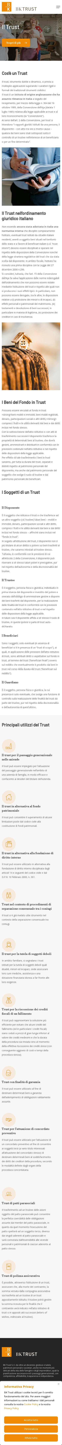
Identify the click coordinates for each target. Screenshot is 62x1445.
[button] (58, 7)
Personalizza (31, 1428)
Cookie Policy (31, 1404)
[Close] (59, 1384)
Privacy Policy (11, 1408)
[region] (31, 1413)
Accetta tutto (31, 1420)
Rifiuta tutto (31, 1437)
